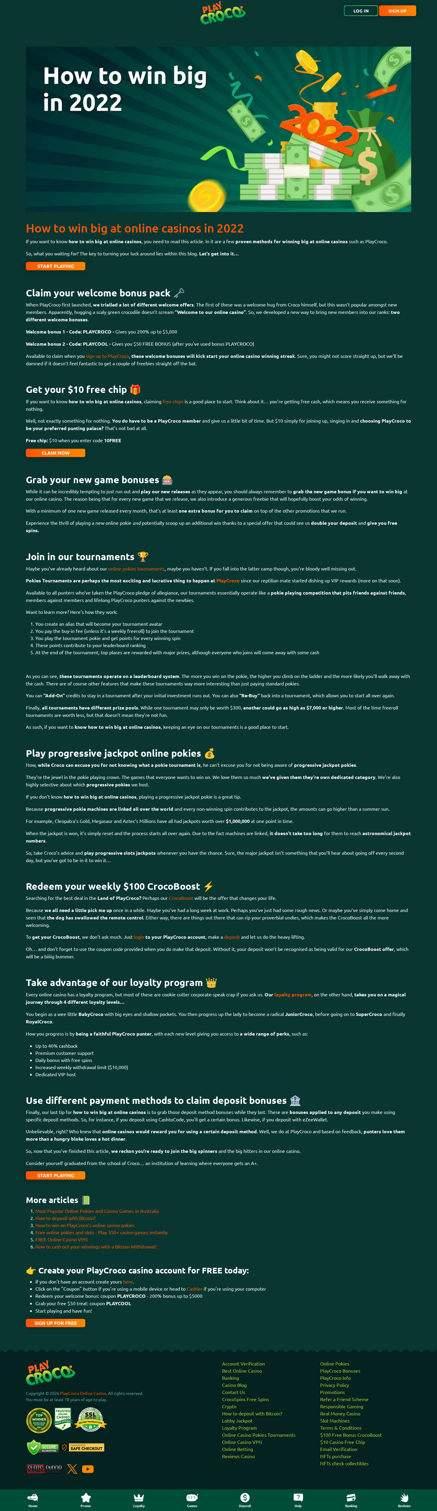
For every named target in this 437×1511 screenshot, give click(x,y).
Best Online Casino (242, 1371)
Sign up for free (55, 1323)
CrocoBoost (181, 898)
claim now (56, 453)
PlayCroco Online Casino (83, 1393)
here (128, 1281)
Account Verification (243, 1363)
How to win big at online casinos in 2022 (135, 228)
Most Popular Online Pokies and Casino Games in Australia (97, 1211)
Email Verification (338, 1449)
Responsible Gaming (341, 1406)
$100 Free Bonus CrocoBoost (351, 1435)
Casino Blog (234, 1385)
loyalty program (293, 994)
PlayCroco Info (335, 1378)
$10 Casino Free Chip (342, 1442)
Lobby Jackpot (237, 1420)
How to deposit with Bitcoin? (65, 1218)
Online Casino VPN (242, 1442)
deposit (232, 937)
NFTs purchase (335, 1456)
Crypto (229, 1406)
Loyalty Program (239, 1428)
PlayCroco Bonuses (340, 1371)
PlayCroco (228, 580)
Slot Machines (335, 1420)
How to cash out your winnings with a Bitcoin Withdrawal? (96, 1246)
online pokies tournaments (136, 568)
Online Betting (237, 1449)
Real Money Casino (340, 1413)
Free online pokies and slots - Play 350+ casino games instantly (101, 1232)
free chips (173, 401)
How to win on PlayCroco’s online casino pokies (85, 1225)
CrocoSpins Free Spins (245, 1399)
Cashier (195, 1289)
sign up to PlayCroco (107, 356)
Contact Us (233, 1392)
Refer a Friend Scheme (344, 1399)
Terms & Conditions (340, 1428)
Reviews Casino (238, 1456)
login (139, 937)
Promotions (332, 1392)
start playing (55, 266)
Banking (230, 1378)
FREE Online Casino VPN (61, 1239)
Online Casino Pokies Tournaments (258, 1435)
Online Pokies (334, 1363)
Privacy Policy (334, 1385)
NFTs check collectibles (344, 1463)
